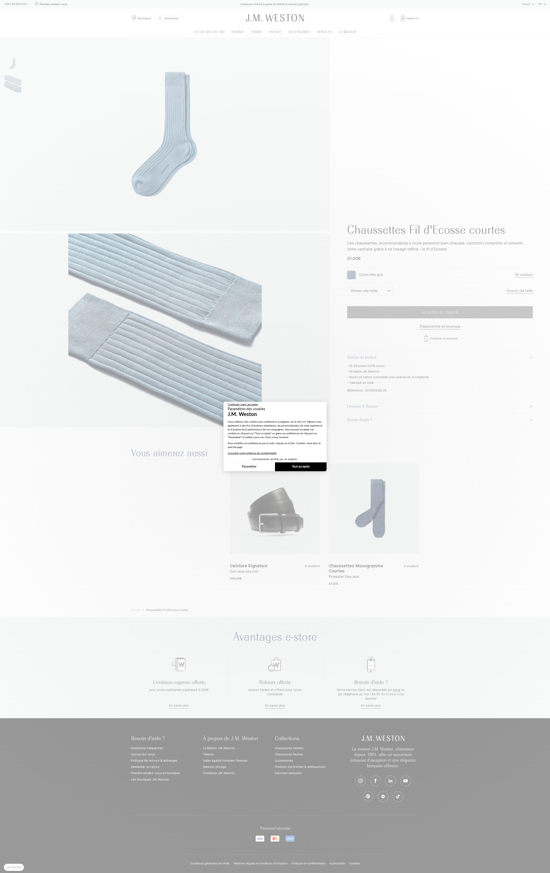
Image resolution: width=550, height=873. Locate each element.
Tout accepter (301, 466)
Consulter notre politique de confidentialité (252, 453)
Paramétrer (249, 466)
